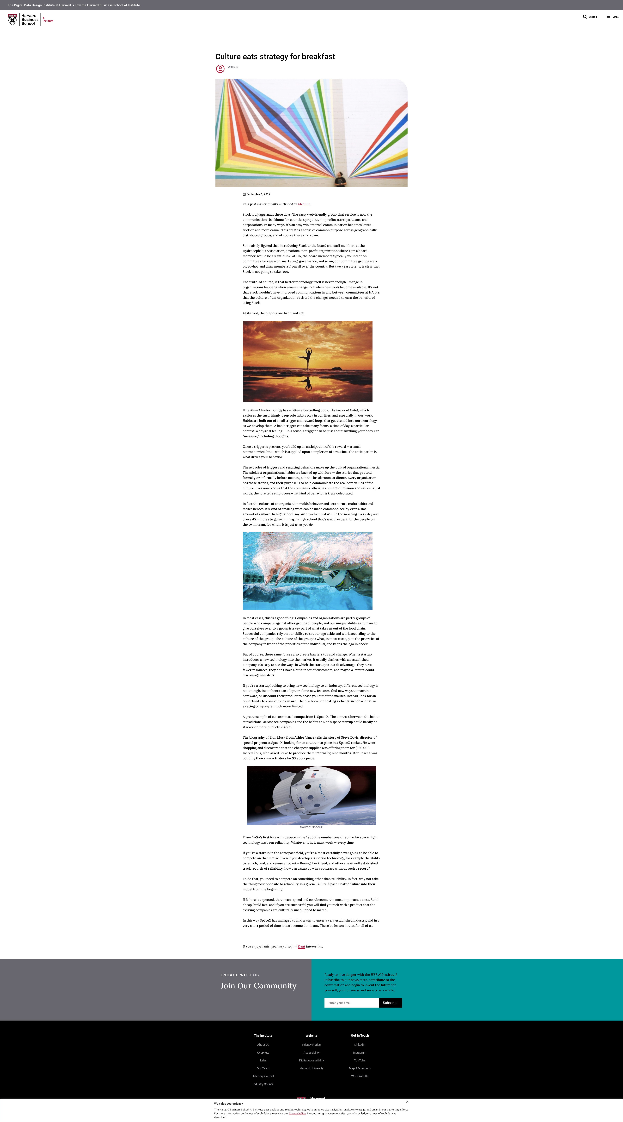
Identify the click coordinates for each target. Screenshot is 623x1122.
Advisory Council (263, 1076)
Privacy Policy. (297, 1113)
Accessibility (312, 1052)
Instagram (359, 1052)
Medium (304, 204)
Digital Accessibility (311, 1060)
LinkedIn (359, 1044)
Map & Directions (360, 1068)
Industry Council (263, 1084)
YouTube (360, 1060)
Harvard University (312, 1068)
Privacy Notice (311, 1044)
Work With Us (359, 1076)
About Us (263, 1044)
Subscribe (390, 1003)
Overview (263, 1052)
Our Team (263, 1068)
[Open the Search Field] (585, 17)
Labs (263, 1060)
